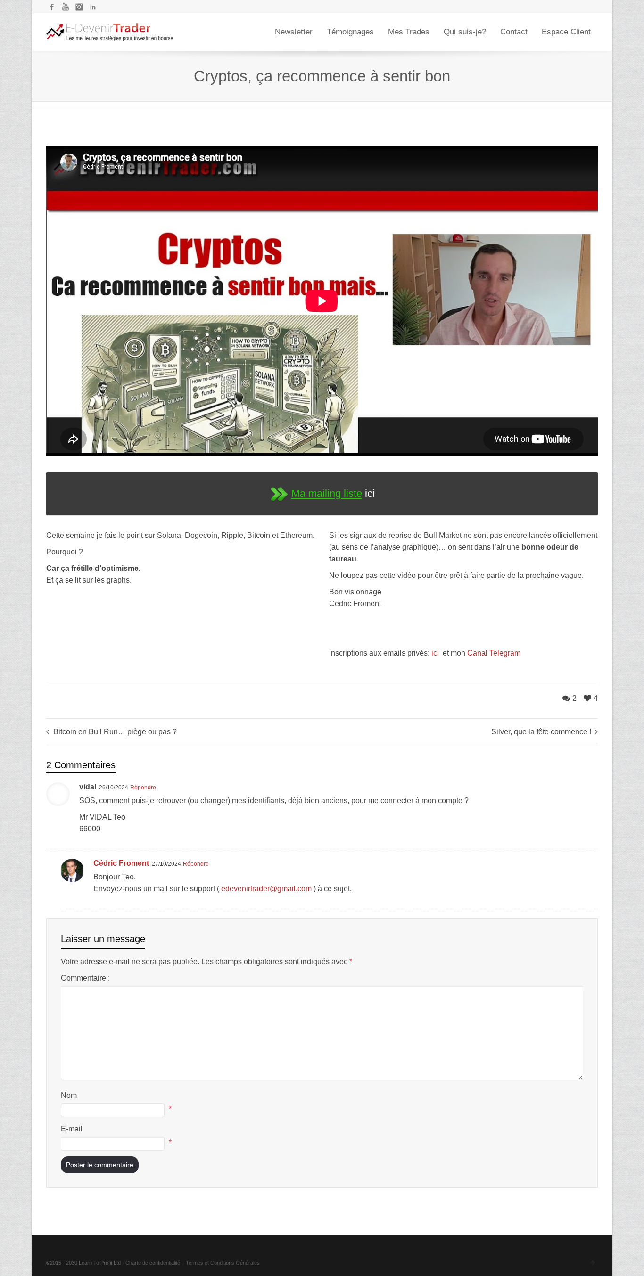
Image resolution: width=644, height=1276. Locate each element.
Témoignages (350, 31)
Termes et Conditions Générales (223, 1263)
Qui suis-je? (465, 31)
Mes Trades (408, 31)
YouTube (65, 7)
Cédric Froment (121, 863)
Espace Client (566, 31)
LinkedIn (93, 7)
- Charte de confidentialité (151, 1263)
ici (436, 653)
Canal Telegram (493, 653)
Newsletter (294, 31)
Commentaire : (85, 978)
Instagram (79, 7)
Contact (514, 31)
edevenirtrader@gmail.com (266, 889)
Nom (69, 1095)
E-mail (72, 1129)
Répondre (143, 787)
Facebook (52, 7)
